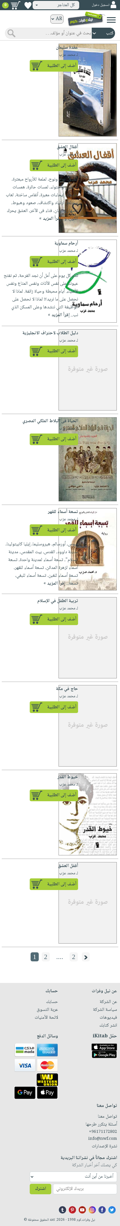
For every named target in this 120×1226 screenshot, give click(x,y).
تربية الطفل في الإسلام (57, 601)
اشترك (40, 1189)
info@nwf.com (102, 1138)
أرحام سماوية (66, 243)
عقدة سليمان (67, 48)
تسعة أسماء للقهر (63, 512)
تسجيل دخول (100, 5)
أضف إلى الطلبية (61, 66)
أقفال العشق (67, 147)
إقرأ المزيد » (50, 219)
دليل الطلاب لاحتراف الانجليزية (50, 333)
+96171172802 (103, 1131)
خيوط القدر (67, 777)
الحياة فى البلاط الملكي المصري (50, 421)
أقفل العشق (68, 866)
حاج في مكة (67, 689)
